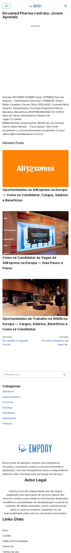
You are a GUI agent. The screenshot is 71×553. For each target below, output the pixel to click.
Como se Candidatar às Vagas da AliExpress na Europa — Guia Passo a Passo (32, 263)
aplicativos (8, 391)
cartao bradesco (11, 396)
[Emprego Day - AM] (35, 6)
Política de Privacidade (15, 541)
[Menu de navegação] (6, 6)
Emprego (7, 407)
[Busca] (65, 6)
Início (5, 530)
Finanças (7, 423)
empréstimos (9, 418)
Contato (6, 535)
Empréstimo (8, 412)
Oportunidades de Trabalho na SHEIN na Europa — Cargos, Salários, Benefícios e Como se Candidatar (35, 324)
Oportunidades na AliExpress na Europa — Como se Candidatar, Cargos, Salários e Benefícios (35, 195)
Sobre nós (8, 546)
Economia (7, 402)
